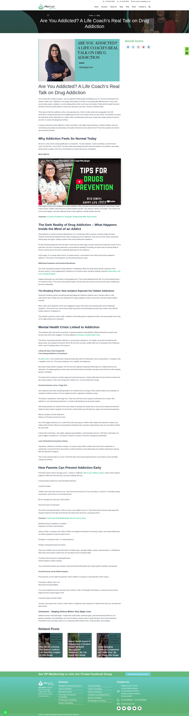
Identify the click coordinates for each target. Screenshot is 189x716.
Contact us (142, 7)
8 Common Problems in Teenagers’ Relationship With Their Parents (72, 217)
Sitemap (76, 714)
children (95, 473)
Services (104, 7)
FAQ (127, 7)
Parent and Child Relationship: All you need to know (66, 518)
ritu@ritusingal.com (128, 704)
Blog (121, 7)
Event (134, 7)
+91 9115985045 (127, 700)
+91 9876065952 (140, 700)
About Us (113, 7)
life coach (45, 359)
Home (96, 7)
